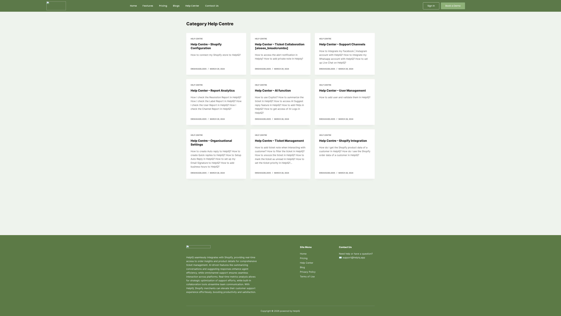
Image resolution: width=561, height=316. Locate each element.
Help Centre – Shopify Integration (343, 140)
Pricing (163, 5)
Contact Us (212, 5)
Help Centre (197, 39)
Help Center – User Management (342, 90)
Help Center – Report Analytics (213, 90)
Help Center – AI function (273, 90)
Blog (302, 267)
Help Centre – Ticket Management (279, 140)
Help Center (192, 5)
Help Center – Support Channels (342, 44)
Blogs (176, 5)
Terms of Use (307, 276)
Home (133, 5)
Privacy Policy (308, 271)
